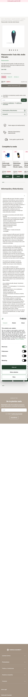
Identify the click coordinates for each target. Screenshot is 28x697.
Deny (14, 377)
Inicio (2, 19)
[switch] (24, 351)
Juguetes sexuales (15, 19)
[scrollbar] (13, 182)
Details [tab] (14, 322)
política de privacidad (17, 414)
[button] (14, 662)
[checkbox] (1, 103)
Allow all (14, 367)
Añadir (7, 176)
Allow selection (14, 372)
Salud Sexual (7, 19)
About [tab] (23, 322)
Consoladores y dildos (18, 20)
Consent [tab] (5, 322)
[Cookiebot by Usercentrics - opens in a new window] (20, 319)
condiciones (11, 103)
